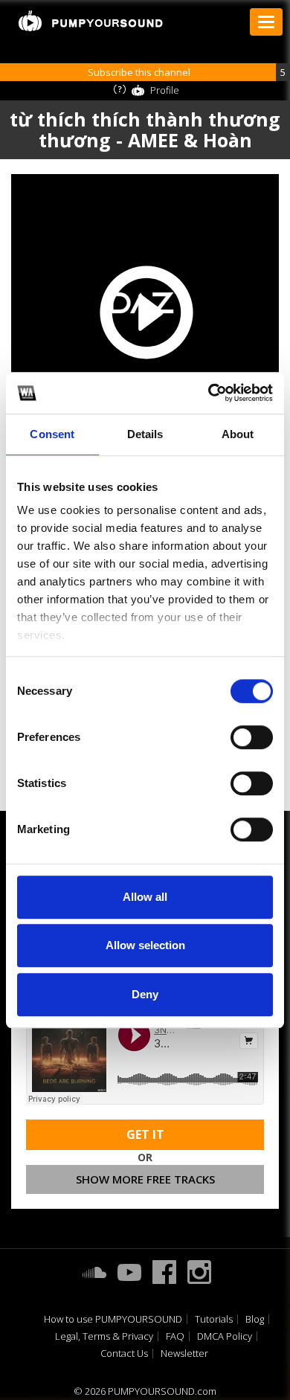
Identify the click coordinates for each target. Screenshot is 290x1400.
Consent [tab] (52, 434)
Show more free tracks (145, 1179)
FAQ (175, 1336)
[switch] (252, 737)
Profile (164, 90)
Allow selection (145, 945)
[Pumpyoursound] (91, 20)
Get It (145, 1134)
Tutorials (214, 1319)
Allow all (145, 896)
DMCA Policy (224, 1336)
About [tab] (238, 434)
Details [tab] (145, 434)
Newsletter (184, 1353)
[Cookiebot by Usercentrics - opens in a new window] (208, 392)
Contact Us (124, 1353)
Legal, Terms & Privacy (104, 1336)
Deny (145, 994)
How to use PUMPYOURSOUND (113, 1319)
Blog (254, 1319)
